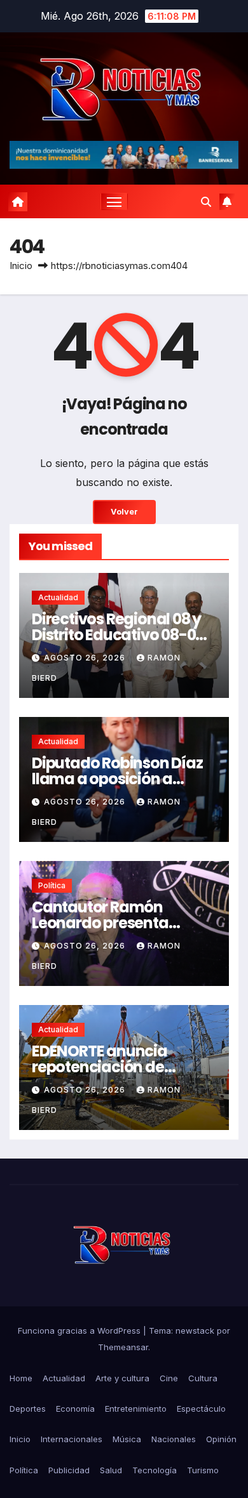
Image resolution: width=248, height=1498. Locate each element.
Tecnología (154, 1470)
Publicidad (69, 1470)
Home (21, 1378)
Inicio (21, 266)
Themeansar (123, 1347)
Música (127, 1439)
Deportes (28, 1408)
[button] (206, 201)
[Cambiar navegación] (114, 202)
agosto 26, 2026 (86, 657)
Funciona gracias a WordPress (80, 1330)
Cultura (202, 1378)
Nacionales (173, 1439)
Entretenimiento (136, 1408)
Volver (124, 511)
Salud (111, 1470)
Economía (75, 1408)
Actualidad (58, 597)
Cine (169, 1378)
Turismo (203, 1470)
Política (51, 885)
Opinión (221, 1439)
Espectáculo (201, 1408)
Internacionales (71, 1439)
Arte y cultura (122, 1378)
